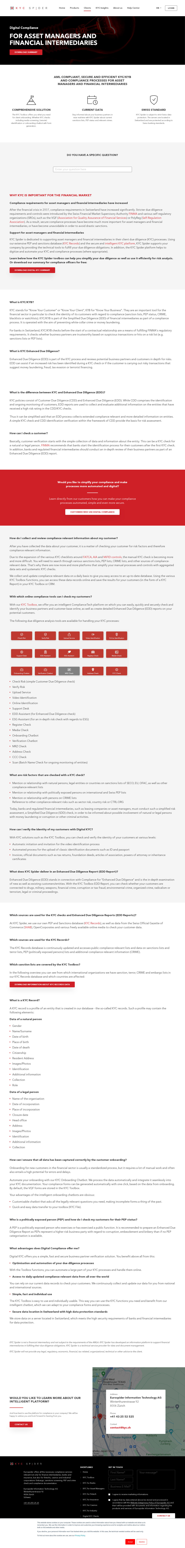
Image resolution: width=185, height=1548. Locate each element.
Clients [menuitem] (87, 8)
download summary (26, 52)
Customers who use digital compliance (92, 512)
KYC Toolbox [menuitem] (88, 1478)
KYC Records (71, 243)
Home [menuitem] (62, 8)
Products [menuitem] (74, 8)
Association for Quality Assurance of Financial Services (92, 218)
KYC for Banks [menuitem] (89, 1483)
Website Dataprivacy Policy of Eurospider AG (150, 1503)
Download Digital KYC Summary (32, 270)
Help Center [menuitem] (133, 8)
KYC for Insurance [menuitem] (91, 1500)
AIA (95, 557)
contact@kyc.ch (120, 1427)
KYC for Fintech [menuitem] (89, 1494)
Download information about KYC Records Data (42, 985)
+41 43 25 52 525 (122, 1417)
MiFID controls (112, 557)
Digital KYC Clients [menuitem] (91, 1516)
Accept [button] (130, 1542)
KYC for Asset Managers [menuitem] (93, 1489)
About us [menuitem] (117, 8)
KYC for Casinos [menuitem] (90, 1505)
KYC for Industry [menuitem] (90, 1511)
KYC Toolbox (29, 605)
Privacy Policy (80, 1535)
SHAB (28, 927)
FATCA (87, 557)
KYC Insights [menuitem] (102, 8)
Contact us (21, 1425)
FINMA (133, 214)
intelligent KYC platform (120, 243)
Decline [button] (142, 1542)
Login (171, 8)
